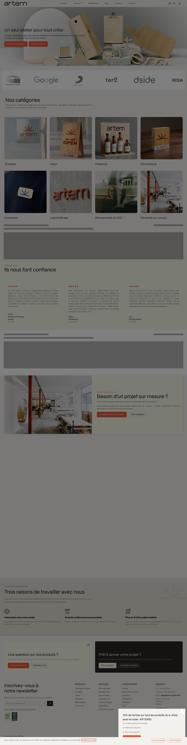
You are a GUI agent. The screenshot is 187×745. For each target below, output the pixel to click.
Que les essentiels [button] (158, 740)
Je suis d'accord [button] (174, 740)
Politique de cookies (89, 740)
